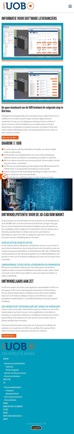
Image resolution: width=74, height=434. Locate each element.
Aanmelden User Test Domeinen (12, 406)
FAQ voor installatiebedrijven (12, 387)
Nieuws (5, 412)
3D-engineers (10, 390)
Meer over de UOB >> (10, 137)
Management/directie (12, 393)
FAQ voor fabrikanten (10, 399)
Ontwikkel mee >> (9, 335)
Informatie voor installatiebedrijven (14, 363)
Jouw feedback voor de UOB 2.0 (12, 415)
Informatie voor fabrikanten (12, 376)
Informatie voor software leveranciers (15, 372)
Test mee (5, 409)
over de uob (6, 379)
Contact (5, 419)
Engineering (9, 366)
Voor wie (6, 358)
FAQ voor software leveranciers (13, 396)
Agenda (5, 403)
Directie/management (12, 369)
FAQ (4, 382)
